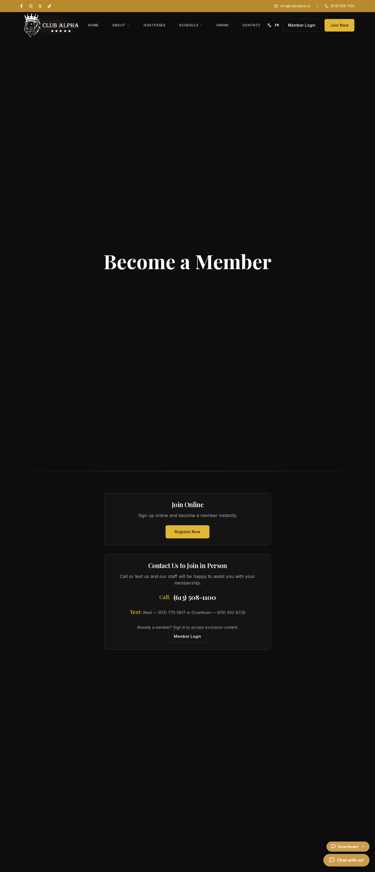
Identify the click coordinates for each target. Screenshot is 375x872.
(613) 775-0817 (172, 612)
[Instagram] (31, 6)
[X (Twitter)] (40, 6)
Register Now (187, 531)
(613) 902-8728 (231, 612)
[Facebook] (21, 6)
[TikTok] (49, 6)
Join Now (339, 25)
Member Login (301, 25)
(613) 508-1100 (194, 597)
